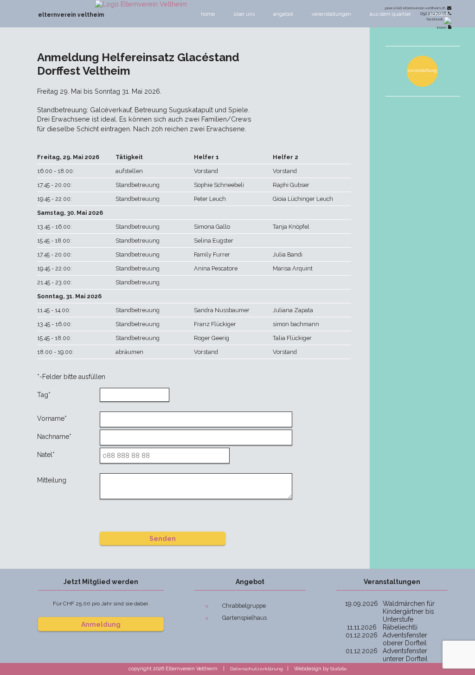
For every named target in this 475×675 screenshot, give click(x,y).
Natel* (46, 454)
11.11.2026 (362, 627)
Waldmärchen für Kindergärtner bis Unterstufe (409, 611)
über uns (244, 14)
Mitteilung (51, 480)
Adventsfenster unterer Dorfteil (405, 654)
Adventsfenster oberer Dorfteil (405, 639)
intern (442, 27)
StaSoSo (338, 668)
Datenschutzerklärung (256, 668)
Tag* (44, 395)
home (208, 14)
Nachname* (54, 436)
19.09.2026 (361, 603)
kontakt (439, 14)
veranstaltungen (331, 14)
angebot (283, 14)
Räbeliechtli (400, 627)
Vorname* (52, 418)
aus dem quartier (390, 14)
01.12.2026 (362, 635)
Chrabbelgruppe (244, 605)
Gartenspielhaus (244, 617)
